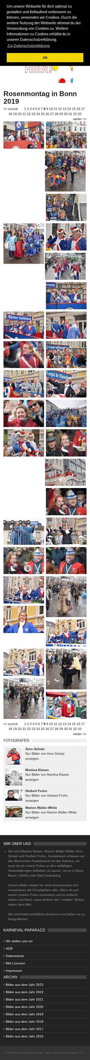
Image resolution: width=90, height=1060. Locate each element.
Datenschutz (15, 956)
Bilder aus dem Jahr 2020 (24, 1007)
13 (64, 109)
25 (43, 114)
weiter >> (80, 119)
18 (10, 114)
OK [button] (45, 57)
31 (70, 114)
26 (47, 114)
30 (66, 114)
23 (33, 114)
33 (79, 114)
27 (52, 114)
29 (61, 114)
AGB (9, 948)
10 (51, 109)
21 (24, 114)
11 (55, 109)
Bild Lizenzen (15, 963)
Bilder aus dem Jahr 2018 (24, 1021)
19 (15, 114)
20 (19, 114)
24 (38, 114)
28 (56, 114)
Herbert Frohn (36, 791)
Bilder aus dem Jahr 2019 (24, 1014)
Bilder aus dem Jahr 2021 (24, 999)
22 (29, 114)
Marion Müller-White (41, 808)
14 (69, 109)
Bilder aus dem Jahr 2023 (24, 984)
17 (83, 109)
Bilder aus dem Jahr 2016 (24, 1036)
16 (78, 109)
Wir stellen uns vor (19, 941)
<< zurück (10, 109)
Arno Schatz (35, 749)
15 (74, 109)
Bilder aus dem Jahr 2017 (24, 1029)
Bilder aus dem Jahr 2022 (24, 992)
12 (60, 109)
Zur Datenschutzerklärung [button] (28, 46)
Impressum (14, 970)
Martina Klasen (37, 770)
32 (75, 114)
